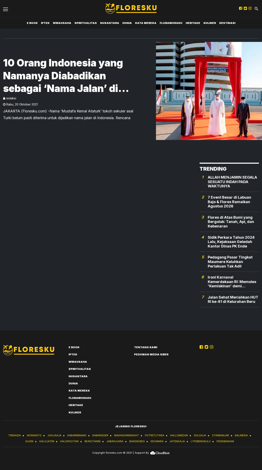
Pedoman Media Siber (151, 354)
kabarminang (76, 435)
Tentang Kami (145, 347)
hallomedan (179, 435)
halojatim (46, 441)
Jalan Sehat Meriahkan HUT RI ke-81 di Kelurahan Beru (233, 299)
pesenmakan (225, 441)
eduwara (157, 441)
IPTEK (45, 23)
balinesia (241, 435)
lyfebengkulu (201, 441)
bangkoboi (137, 441)
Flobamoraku (171, 23)
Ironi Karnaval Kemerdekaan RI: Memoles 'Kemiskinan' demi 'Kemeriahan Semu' (232, 281)
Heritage (193, 23)
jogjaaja (54, 435)
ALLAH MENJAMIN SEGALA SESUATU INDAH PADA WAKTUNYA (232, 181)
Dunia (127, 23)
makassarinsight (126, 435)
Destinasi (227, 23)
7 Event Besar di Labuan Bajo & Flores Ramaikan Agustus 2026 (229, 201)
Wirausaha (62, 23)
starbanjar (220, 435)
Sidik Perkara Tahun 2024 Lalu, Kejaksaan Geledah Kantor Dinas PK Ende (231, 241)
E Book (32, 23)
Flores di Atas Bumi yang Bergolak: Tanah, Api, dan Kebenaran (231, 221)
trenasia (14, 435)
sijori (29, 441)
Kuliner (209, 23)
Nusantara (109, 23)
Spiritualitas (86, 23)
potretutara (154, 435)
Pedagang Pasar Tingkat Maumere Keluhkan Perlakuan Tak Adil (230, 261)
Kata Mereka (145, 23)
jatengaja (177, 441)
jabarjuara (114, 441)
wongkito (34, 435)
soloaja (200, 435)
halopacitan (69, 441)
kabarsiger (100, 435)
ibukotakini (93, 441)
